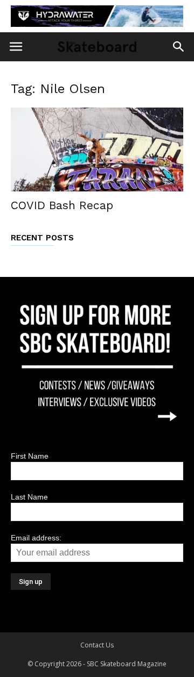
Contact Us (97, 645)
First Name (29, 456)
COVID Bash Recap (62, 205)
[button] (179, 46)
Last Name (29, 497)
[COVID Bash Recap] (97, 150)
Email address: (36, 537)
